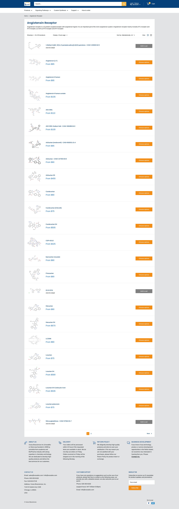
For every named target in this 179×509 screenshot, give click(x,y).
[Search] (124, 4)
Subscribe (134, 488)
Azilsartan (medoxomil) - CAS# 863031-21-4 (61, 142)
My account (134, 4)
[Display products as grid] (151, 35)
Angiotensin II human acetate (56, 93)
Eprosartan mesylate (53, 257)
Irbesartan (49, 306)
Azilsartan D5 (50, 175)
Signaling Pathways (42, 10)
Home (26, 16)
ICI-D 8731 (49, 290)
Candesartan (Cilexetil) (54, 208)
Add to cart (144, 46)
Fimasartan (50, 273)
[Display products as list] (148, 35)
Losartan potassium (52, 404)
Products (27, 10)
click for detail (50, 47)
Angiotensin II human (53, 77)
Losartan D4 (50, 371)
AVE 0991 (49, 110)
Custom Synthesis (60, 10)
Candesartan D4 (51, 224)
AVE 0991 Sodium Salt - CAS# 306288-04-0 (60, 126)
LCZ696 (48, 338)
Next (148, 433)
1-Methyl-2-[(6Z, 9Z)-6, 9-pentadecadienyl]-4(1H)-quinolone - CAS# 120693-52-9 (73, 45)
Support (74, 10)
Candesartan (50, 191)
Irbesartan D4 (50, 322)
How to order (86, 10)
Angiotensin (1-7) (51, 61)
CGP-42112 (50, 240)
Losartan (49, 355)
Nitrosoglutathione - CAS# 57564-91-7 (59, 421)
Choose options (144, 62)
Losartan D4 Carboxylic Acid (55, 387)
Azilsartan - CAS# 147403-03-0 (56, 159)
